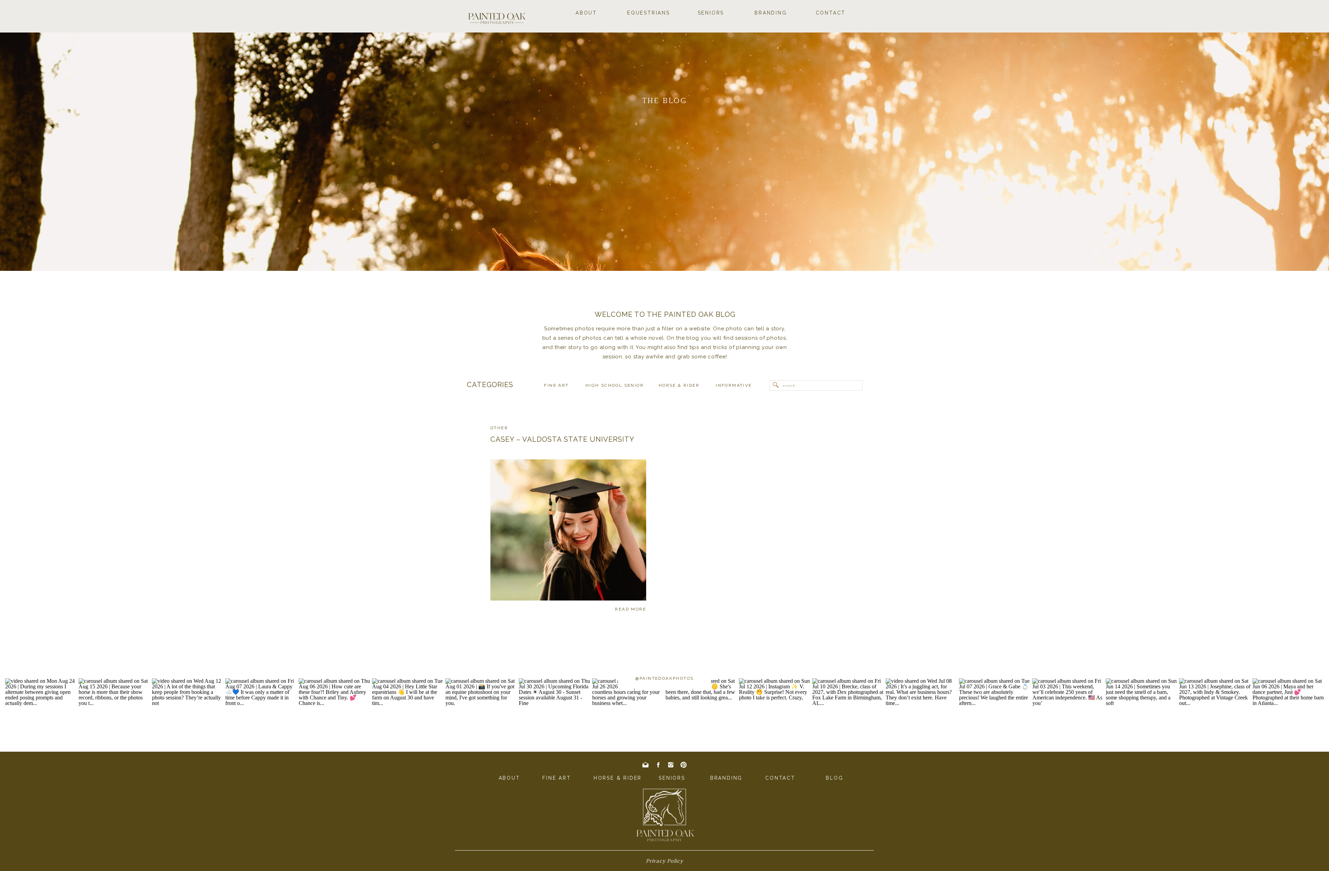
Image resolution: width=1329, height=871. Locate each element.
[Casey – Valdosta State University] (568, 530)
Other (499, 427)
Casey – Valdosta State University (562, 439)
